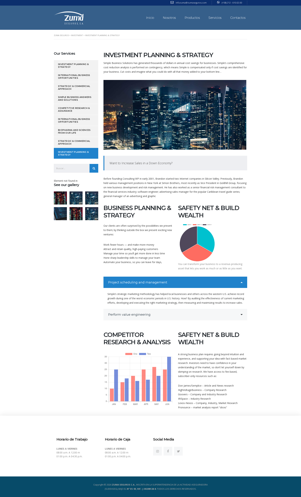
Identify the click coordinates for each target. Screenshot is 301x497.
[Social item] (157, 451)
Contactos (238, 18)
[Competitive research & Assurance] (76, 212)
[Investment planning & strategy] (60, 197)
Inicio (150, 18)
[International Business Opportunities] (76, 197)
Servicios (215, 18)
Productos (192, 18)
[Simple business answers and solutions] (60, 212)
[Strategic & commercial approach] (91, 197)
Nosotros (169, 18)
